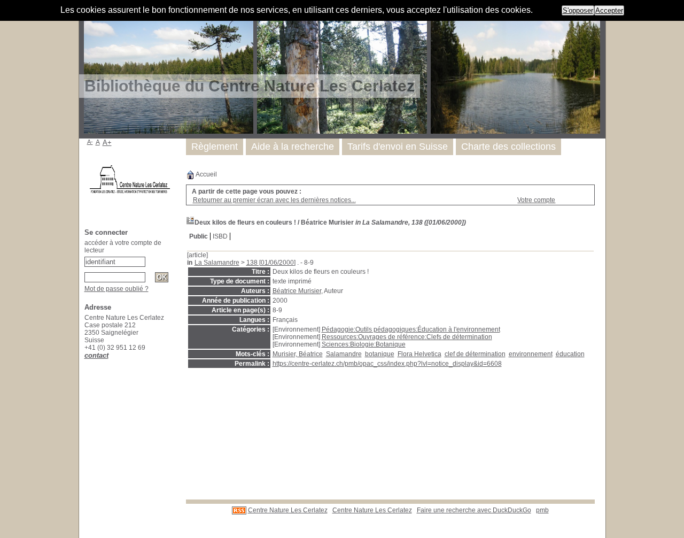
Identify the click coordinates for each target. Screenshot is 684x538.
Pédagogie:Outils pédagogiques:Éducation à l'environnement (411, 329)
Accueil (206, 174)
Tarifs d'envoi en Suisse (397, 146)
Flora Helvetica (419, 354)
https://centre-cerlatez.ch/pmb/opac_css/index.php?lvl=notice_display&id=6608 (387, 363)
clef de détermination (475, 354)
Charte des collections (508, 146)
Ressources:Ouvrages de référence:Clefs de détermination (407, 337)
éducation (570, 354)
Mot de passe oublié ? (116, 289)
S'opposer (578, 10)
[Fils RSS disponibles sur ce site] (239, 510)
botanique (379, 354)
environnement (531, 354)
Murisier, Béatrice (298, 354)
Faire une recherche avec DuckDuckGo (474, 510)
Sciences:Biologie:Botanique (364, 344)
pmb (542, 510)
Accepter (609, 10)
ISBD (220, 236)
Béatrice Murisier (297, 291)
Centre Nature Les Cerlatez (288, 510)
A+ (107, 143)
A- (90, 142)
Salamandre (344, 354)
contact (96, 355)
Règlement (214, 146)
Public (198, 236)
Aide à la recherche (292, 146)
